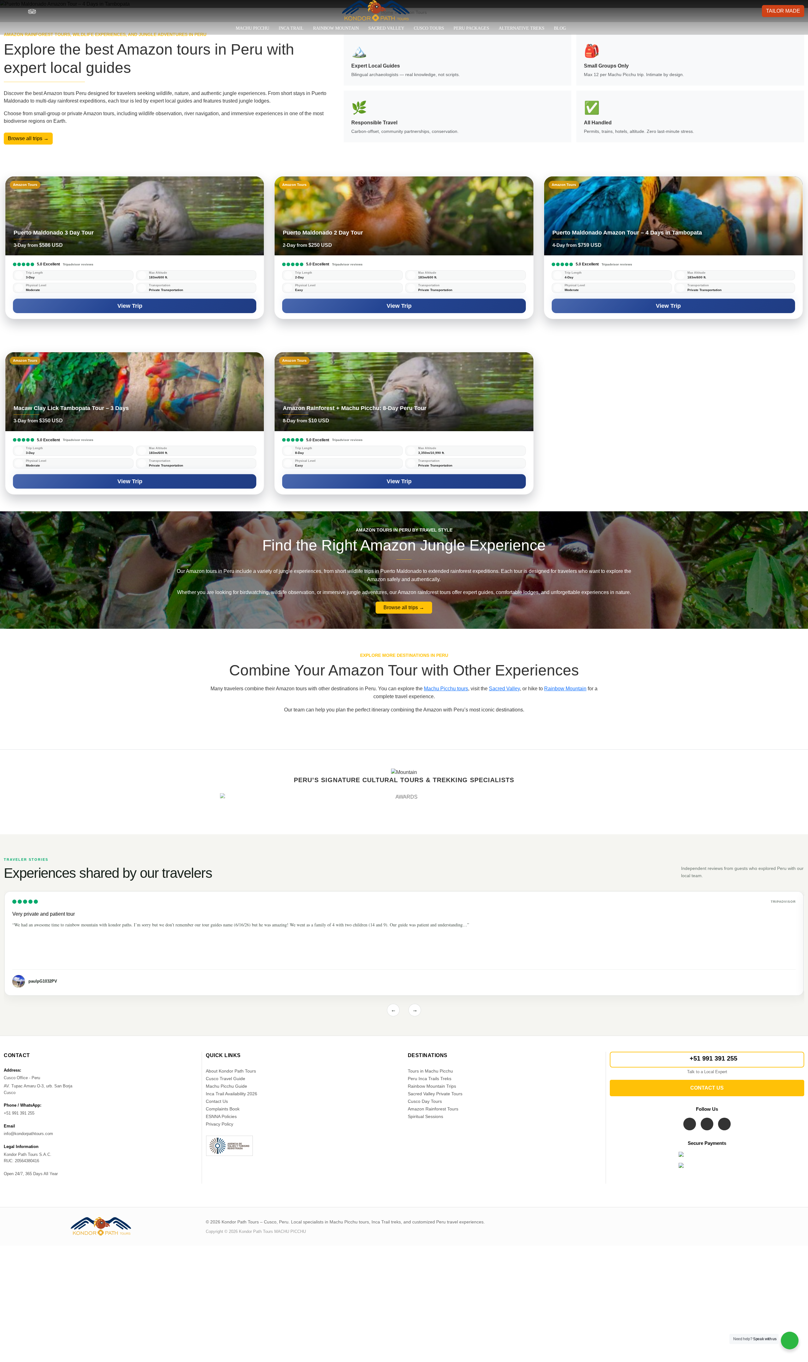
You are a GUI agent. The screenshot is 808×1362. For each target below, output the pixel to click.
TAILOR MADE (783, 11)
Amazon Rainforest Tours (433, 1108)
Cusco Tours (429, 28)
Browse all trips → (28, 138)
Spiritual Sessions (425, 1116)
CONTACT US (707, 1088)
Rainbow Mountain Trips (432, 1086)
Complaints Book (223, 1108)
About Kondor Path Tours (231, 1071)
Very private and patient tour (43, 914)
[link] (134, 247)
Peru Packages (471, 28)
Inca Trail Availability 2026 (231, 1093)
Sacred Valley (386, 28)
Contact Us (217, 1101)
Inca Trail (291, 28)
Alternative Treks (521, 28)
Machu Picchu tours (446, 688)
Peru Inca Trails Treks (429, 1078)
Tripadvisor (783, 901)
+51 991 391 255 (713, 1058)
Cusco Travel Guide (225, 1078)
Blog (560, 28)
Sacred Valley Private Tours (435, 1093)
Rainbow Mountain (336, 28)
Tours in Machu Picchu (430, 1071)
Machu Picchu (252, 28)
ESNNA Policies (221, 1116)
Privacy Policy (219, 1124)
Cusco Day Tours (425, 1101)
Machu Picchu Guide (226, 1086)
